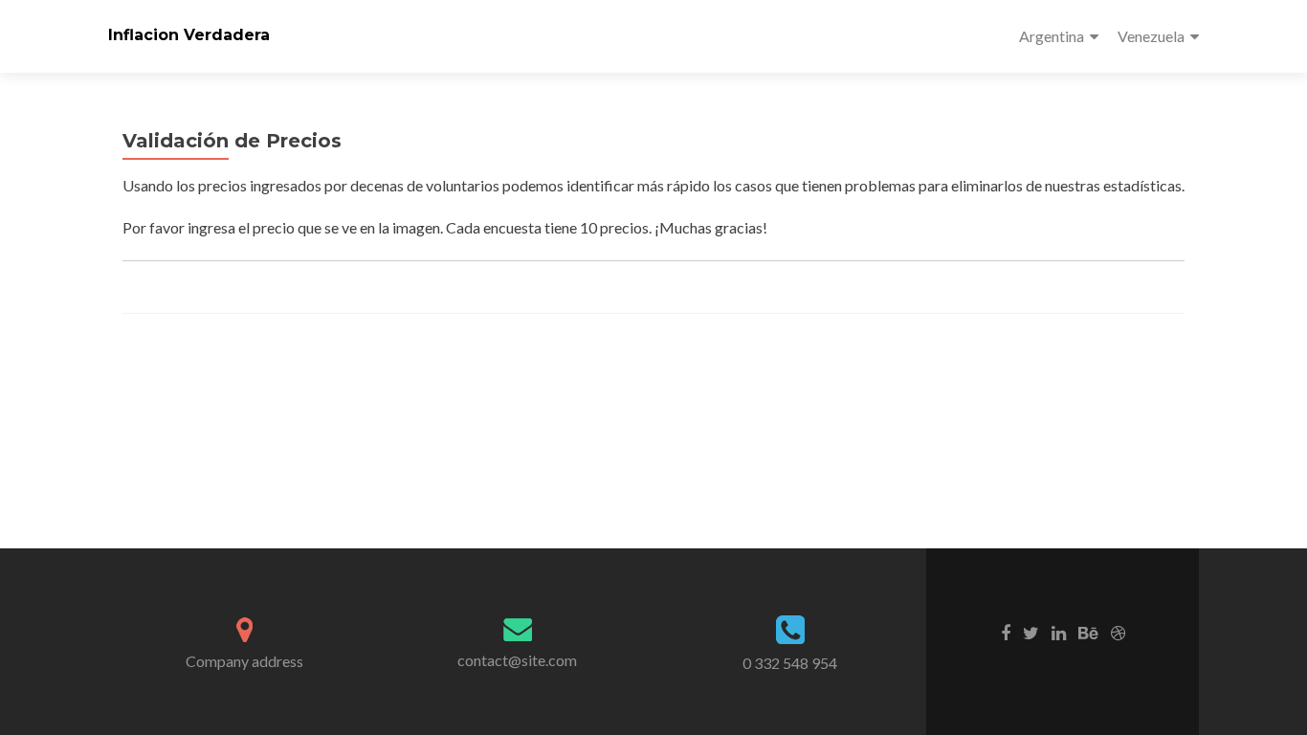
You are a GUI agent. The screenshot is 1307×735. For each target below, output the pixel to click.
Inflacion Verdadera (189, 35)
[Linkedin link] (1059, 631)
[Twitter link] (1031, 631)
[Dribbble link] (1118, 631)
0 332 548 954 (789, 663)
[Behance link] (1088, 631)
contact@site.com (517, 660)
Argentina (1051, 36)
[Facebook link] (1005, 631)
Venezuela (1151, 36)
